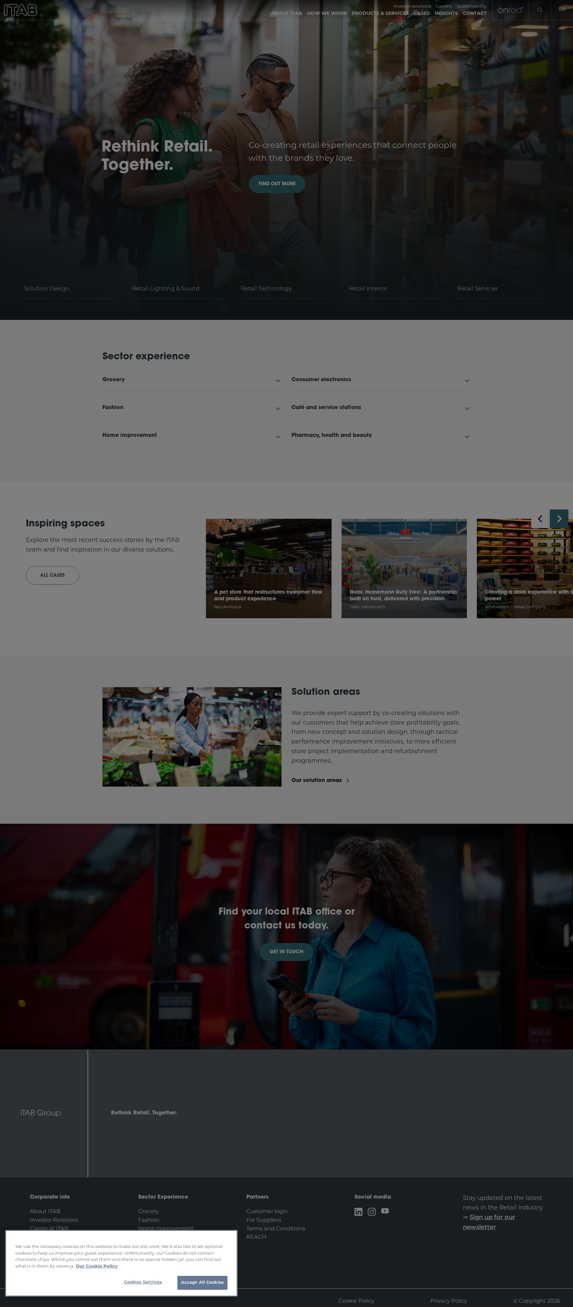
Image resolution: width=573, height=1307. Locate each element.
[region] (121, 1263)
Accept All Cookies (202, 1282)
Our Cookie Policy (97, 1266)
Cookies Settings (143, 1282)
